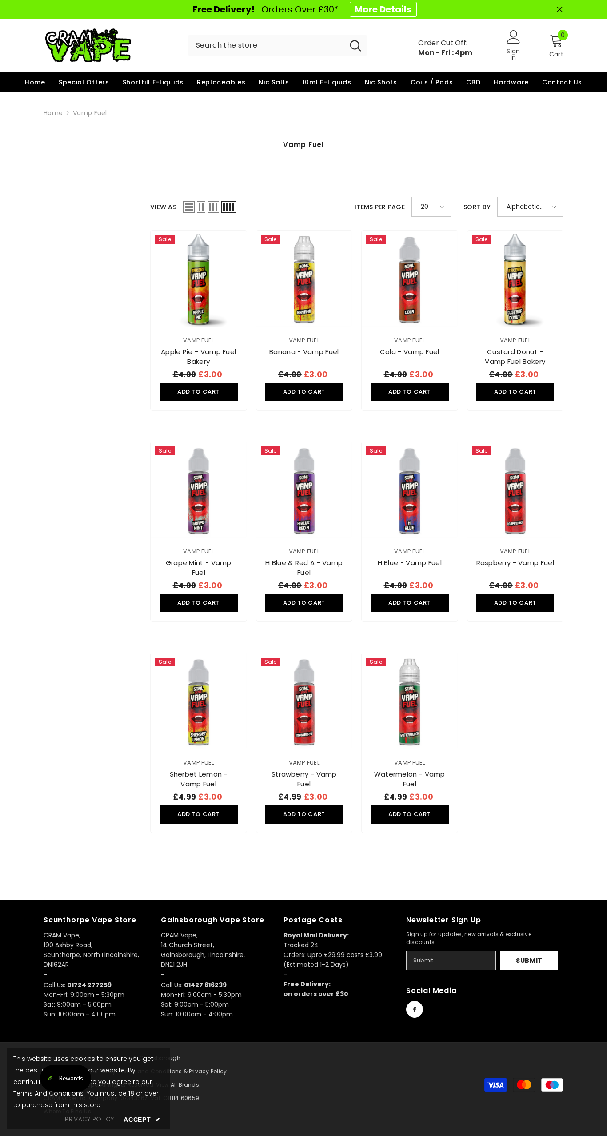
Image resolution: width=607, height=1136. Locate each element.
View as (163, 207)
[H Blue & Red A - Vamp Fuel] (304, 490)
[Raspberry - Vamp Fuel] (515, 490)
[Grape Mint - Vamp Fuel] (199, 490)
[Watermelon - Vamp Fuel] (410, 701)
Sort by (477, 207)
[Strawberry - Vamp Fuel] (304, 701)
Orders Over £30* (301, 9)
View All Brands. (178, 1084)
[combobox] (266, 45)
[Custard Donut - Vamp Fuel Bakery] (515, 279)
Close (559, 9)
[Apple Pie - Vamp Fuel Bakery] (199, 279)
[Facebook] (414, 1009)
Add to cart (198, 391)
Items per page (380, 207)
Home (53, 112)
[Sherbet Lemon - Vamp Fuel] (199, 701)
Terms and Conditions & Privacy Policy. (173, 1071)
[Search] (277, 45)
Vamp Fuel (90, 112)
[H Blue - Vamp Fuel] (410, 490)
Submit (529, 960)
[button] (189, 207)
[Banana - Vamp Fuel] (304, 279)
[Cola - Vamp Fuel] (410, 279)
